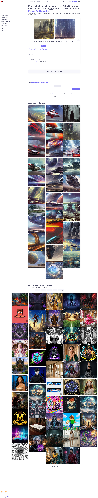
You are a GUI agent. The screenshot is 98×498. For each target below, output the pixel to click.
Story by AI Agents (49, 93)
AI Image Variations (5, 17)
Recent (37, 290)
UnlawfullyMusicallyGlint (41, 39)
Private (73, 93)
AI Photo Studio (4, 25)
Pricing (63, 1)
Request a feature (3, 497)
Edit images (4, 11)
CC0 (35, 54)
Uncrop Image (4, 23)
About (3, 496)
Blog (1, 496)
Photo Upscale (35, 61)
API (2, 30)
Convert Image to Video (6, 21)
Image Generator (5, 15)
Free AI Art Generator (38, 11)
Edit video (3, 9)
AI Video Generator (5, 19)
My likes (31, 290)
